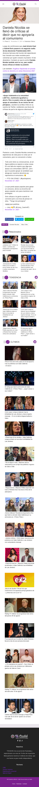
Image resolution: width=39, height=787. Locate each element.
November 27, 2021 (12, 181)
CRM (4, 767)
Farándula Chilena (30, 41)
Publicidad (18, 783)
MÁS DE (4, 224)
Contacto (24, 783)
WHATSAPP (30, 219)
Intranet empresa (8, 769)
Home (13, 783)
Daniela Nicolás (14, 224)
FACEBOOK (10, 219)
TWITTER (20, 219)
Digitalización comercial (9, 771)
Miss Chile (24, 224)
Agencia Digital (7, 773)
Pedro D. (7, 41)
